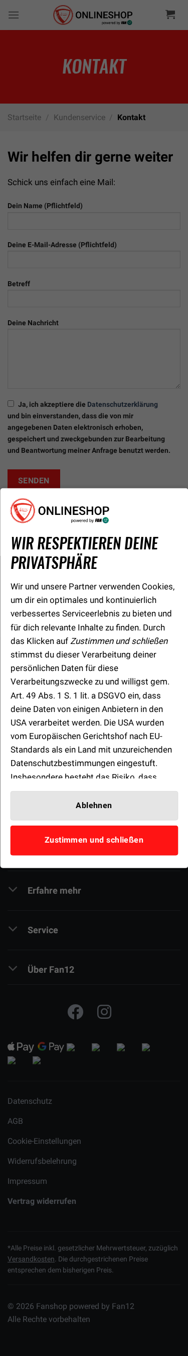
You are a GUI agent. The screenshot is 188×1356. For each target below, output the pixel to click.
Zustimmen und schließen (94, 840)
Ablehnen (94, 805)
